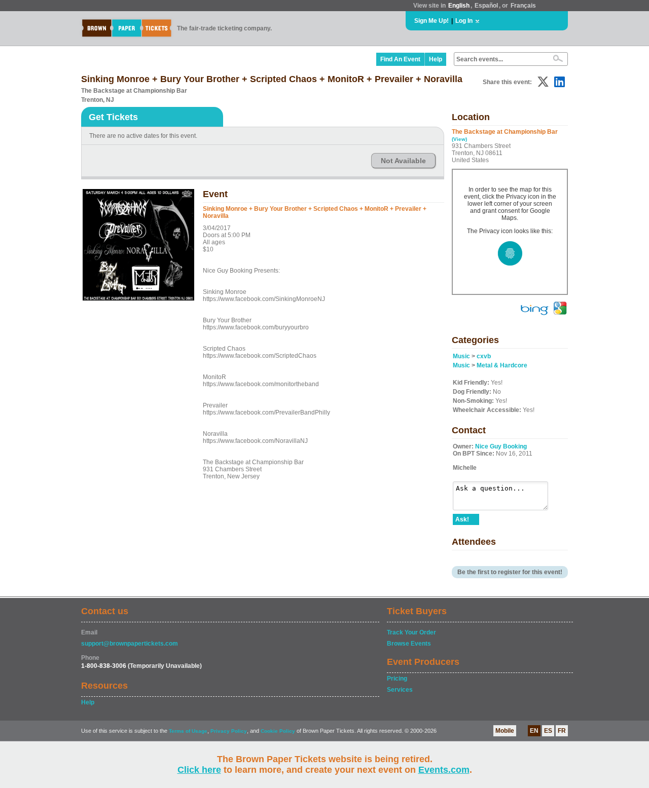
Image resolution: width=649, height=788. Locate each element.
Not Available (403, 161)
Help (435, 59)
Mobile (504, 730)
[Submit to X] (543, 82)
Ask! (462, 519)
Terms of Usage (188, 731)
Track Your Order (411, 632)
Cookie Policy (278, 731)
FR (562, 730)
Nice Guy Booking (501, 446)
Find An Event (400, 59)
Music (461, 356)
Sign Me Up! (431, 20)
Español (486, 5)
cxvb (484, 356)
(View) (459, 139)
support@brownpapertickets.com (129, 643)
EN (534, 730)
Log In (464, 20)
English (459, 5)
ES (548, 730)
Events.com (444, 770)
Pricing (397, 678)
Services (400, 689)
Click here (199, 770)
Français (523, 5)
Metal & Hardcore (502, 365)
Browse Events (409, 643)
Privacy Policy (228, 731)
